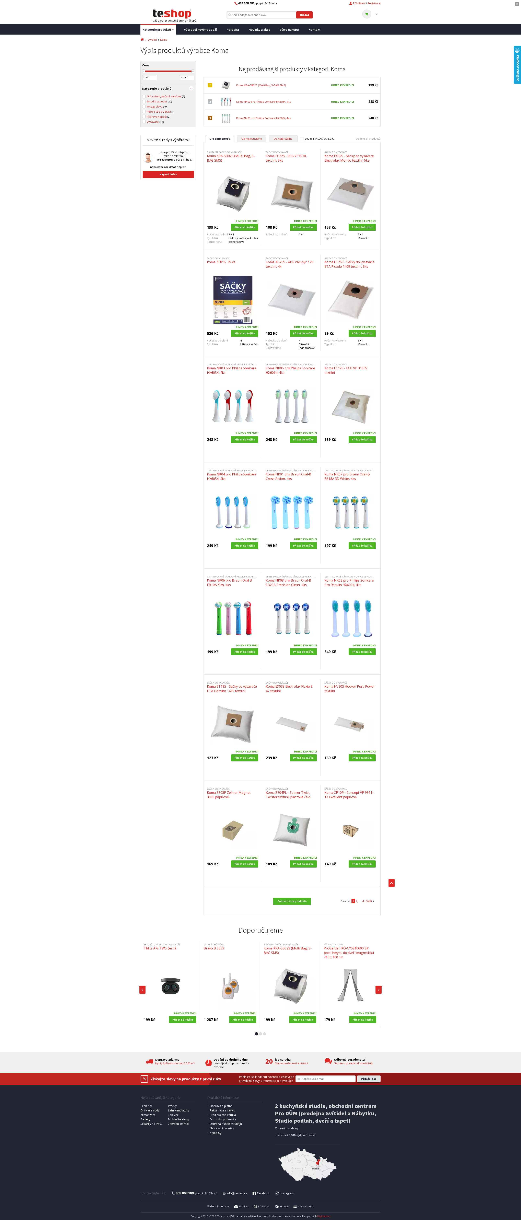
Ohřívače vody (149, 1110)
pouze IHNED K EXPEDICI (319, 138)
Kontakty (215, 1133)
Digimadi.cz (324, 1216)
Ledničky (146, 1106)
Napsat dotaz (168, 174)
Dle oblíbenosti (220, 138)
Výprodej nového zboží (200, 29)
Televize (173, 1115)
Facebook (263, 1193)
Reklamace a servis (222, 1110)
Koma (163, 39)
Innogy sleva (157, 106)
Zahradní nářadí (178, 1124)
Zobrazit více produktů (292, 901)
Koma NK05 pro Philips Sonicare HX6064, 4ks (263, 118)
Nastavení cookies (222, 1128)
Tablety (145, 1119)
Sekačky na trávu (151, 1124)
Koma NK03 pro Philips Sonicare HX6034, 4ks (263, 101)
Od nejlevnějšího (251, 138)
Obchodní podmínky (223, 1119)
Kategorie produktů (156, 29)
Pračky (172, 1106)
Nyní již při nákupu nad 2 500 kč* (175, 1063)
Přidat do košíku (244, 227)
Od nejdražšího (283, 138)
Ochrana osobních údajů (226, 1124)
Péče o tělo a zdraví (160, 111)
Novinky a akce (259, 29)
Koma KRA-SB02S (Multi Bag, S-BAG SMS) (261, 85)
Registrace (374, 3)
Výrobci (152, 39)
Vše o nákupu (289, 29)
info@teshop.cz (237, 1193)
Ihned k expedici (159, 101)
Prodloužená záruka (223, 1115)
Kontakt (315, 29)
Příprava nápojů (158, 117)
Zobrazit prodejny (286, 1128)
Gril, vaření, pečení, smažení (166, 96)
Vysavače (155, 122)
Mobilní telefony (178, 1119)
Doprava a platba (221, 1106)
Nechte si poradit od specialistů (353, 1063)
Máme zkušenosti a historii (291, 1063)
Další (369, 901)
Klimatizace (147, 1115)
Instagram (287, 1193)
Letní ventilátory (178, 1110)
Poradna (233, 29)
